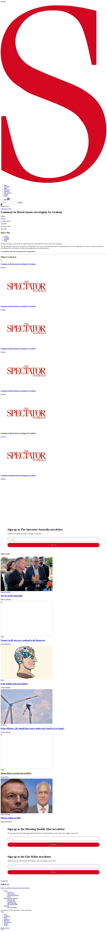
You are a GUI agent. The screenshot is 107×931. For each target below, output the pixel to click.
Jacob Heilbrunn (6, 644)
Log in (7, 206)
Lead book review (6, 209)
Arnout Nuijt (4, 777)
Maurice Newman (6, 821)
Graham (3, 216)
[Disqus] (53, 502)
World (2, 636)
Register (3, 206)
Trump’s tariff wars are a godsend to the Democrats (23, 640)
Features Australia (5, 592)
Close (2, 911)
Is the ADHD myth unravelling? (14, 684)
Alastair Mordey (6, 687)
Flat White (3, 725)
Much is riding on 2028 (10, 818)
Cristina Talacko (6, 732)
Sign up (54, 545)
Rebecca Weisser (6, 599)
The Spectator (4, 881)
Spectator (3, 1)
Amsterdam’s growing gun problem (16, 773)
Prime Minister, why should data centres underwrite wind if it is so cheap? (32, 728)
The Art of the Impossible (11, 596)
